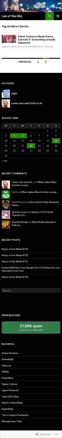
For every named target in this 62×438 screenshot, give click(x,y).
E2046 (5, 371)
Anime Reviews (10, 353)
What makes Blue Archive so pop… (39, 191)
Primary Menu (58, 16)
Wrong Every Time (12, 421)
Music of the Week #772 (15, 255)
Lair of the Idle (12, 16)
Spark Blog (7, 408)
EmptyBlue (7, 377)
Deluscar (6, 365)
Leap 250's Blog (10, 396)
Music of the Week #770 (15, 276)
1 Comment (48, 46)
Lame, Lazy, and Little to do (29, 46)
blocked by (34, 329)
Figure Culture (9, 384)
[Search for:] (31, 290)
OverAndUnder (20, 221)
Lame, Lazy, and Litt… (23, 182)
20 (31, 145)
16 (56, 140)
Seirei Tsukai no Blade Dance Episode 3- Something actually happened (36, 39)
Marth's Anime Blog (12, 402)
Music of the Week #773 (15, 249)
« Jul (5, 160)
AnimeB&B (7, 359)
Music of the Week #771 (15, 261)
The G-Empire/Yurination (15, 415)
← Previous (23, 61)
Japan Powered (10, 390)
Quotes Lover (19, 211)
